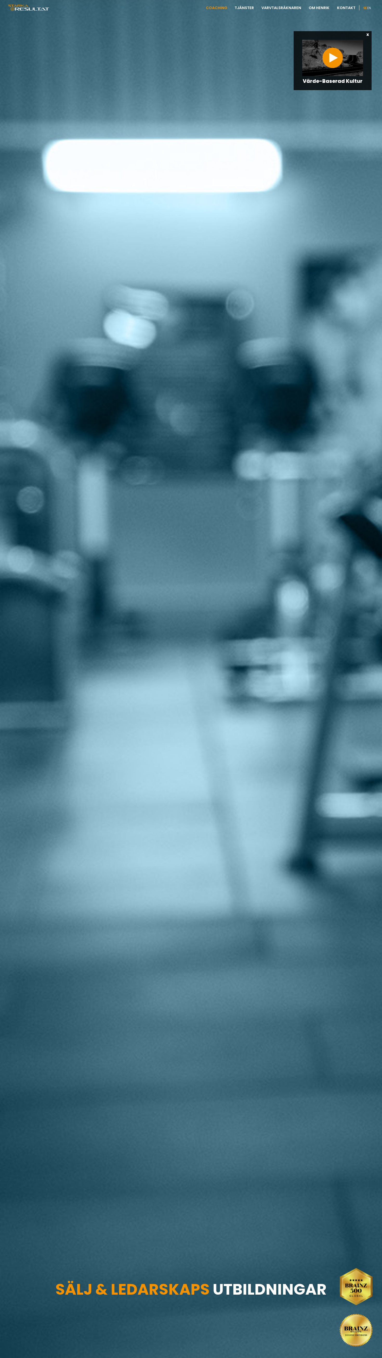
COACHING (216, 7)
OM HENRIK (319, 7)
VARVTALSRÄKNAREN (281, 7)
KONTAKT (346, 7)
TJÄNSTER (244, 7)
